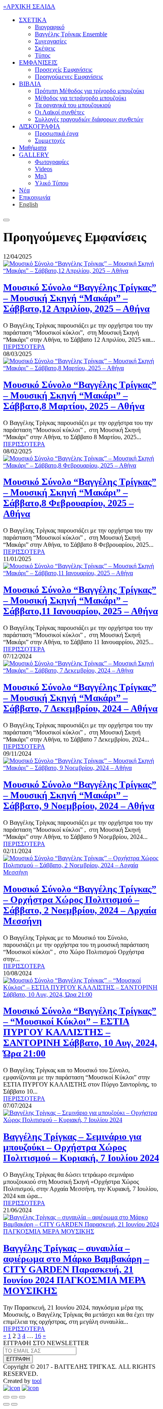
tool (37, 1380)
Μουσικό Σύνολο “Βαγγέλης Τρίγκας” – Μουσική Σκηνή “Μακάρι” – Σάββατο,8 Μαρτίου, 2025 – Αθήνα (79, 395)
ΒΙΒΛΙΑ (30, 83)
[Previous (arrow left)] (6, 1404)
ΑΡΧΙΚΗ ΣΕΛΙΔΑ (29, 6)
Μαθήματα (32, 147)
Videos (43, 169)
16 (38, 1336)
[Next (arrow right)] (14, 1404)
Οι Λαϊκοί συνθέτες (59, 112)
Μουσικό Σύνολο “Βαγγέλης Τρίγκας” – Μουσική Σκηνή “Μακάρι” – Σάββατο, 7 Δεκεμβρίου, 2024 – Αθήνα (80, 698)
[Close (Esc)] (6, 1397)
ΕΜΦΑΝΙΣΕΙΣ (38, 62)
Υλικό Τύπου (51, 183)
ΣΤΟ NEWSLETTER (46, 1343)
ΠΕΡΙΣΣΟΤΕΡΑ (24, 346)
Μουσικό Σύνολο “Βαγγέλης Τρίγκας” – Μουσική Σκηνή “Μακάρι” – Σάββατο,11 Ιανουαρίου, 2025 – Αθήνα (80, 600)
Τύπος (42, 55)
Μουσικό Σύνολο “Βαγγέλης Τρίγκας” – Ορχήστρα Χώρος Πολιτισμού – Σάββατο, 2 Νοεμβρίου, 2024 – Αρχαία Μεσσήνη (79, 905)
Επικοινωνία (34, 197)
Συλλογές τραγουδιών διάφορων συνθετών (89, 119)
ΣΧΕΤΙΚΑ (33, 20)
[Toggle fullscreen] (14, 1397)
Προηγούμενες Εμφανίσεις (69, 76)
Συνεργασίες (50, 41)
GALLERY (34, 154)
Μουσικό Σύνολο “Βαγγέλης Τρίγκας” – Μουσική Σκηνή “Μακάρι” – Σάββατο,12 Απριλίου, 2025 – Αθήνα (79, 298)
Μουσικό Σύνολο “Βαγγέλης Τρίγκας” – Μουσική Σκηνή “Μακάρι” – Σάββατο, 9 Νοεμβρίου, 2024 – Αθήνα (79, 795)
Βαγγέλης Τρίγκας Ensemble (71, 34)
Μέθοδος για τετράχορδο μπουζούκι (80, 98)
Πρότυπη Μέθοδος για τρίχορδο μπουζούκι (89, 91)
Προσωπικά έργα (56, 133)
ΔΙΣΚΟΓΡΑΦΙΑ (39, 126)
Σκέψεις (45, 48)
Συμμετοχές (50, 140)
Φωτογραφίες (52, 161)
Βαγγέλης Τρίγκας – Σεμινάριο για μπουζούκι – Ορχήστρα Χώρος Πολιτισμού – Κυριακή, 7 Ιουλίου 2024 (81, 1147)
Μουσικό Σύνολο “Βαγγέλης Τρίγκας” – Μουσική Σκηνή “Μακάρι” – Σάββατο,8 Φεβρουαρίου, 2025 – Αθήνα (79, 498)
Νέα (24, 190)
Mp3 (41, 176)
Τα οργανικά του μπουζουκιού (73, 105)
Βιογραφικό (49, 27)
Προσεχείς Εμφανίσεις (63, 69)
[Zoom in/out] (22, 1397)
